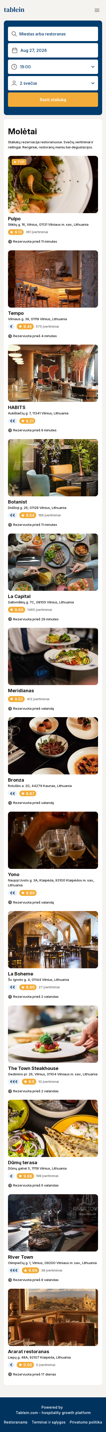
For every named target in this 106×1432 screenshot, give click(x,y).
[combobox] (57, 34)
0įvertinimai (45, 1365)
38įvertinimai (51, 1270)
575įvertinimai (47, 326)
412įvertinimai (38, 699)
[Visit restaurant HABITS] (53, 373)
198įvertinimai (47, 1176)
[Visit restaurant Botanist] (53, 467)
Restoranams (16, 1422)
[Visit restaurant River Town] (53, 1222)
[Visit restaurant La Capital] (53, 562)
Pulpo (14, 218)
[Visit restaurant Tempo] (53, 279)
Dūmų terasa (22, 1162)
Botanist (17, 502)
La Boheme (20, 973)
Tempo (16, 313)
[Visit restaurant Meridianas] (53, 656)
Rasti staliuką (53, 99)
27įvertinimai (49, 987)
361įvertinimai (37, 232)
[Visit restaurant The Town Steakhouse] (53, 1034)
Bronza (16, 780)
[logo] (14, 10)
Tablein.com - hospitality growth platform (53, 1412)
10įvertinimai (48, 1081)
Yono (13, 874)
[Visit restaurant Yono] (53, 840)
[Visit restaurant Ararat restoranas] (53, 1317)
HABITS (16, 407)
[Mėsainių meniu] (97, 10)
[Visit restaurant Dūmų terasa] (53, 1128)
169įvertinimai (49, 515)
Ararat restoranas (28, 1351)
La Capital (19, 596)
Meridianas (21, 690)
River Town (20, 1257)
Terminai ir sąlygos (49, 1422)
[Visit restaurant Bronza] (53, 745)
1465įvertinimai (39, 610)
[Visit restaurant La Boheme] (53, 939)
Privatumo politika (86, 1422)
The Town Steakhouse (33, 1068)
